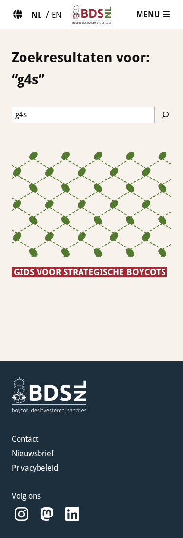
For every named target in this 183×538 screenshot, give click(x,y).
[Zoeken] (165, 115)
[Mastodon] (47, 514)
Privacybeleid (35, 467)
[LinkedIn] (72, 514)
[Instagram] (21, 514)
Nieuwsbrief (33, 453)
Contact (25, 439)
